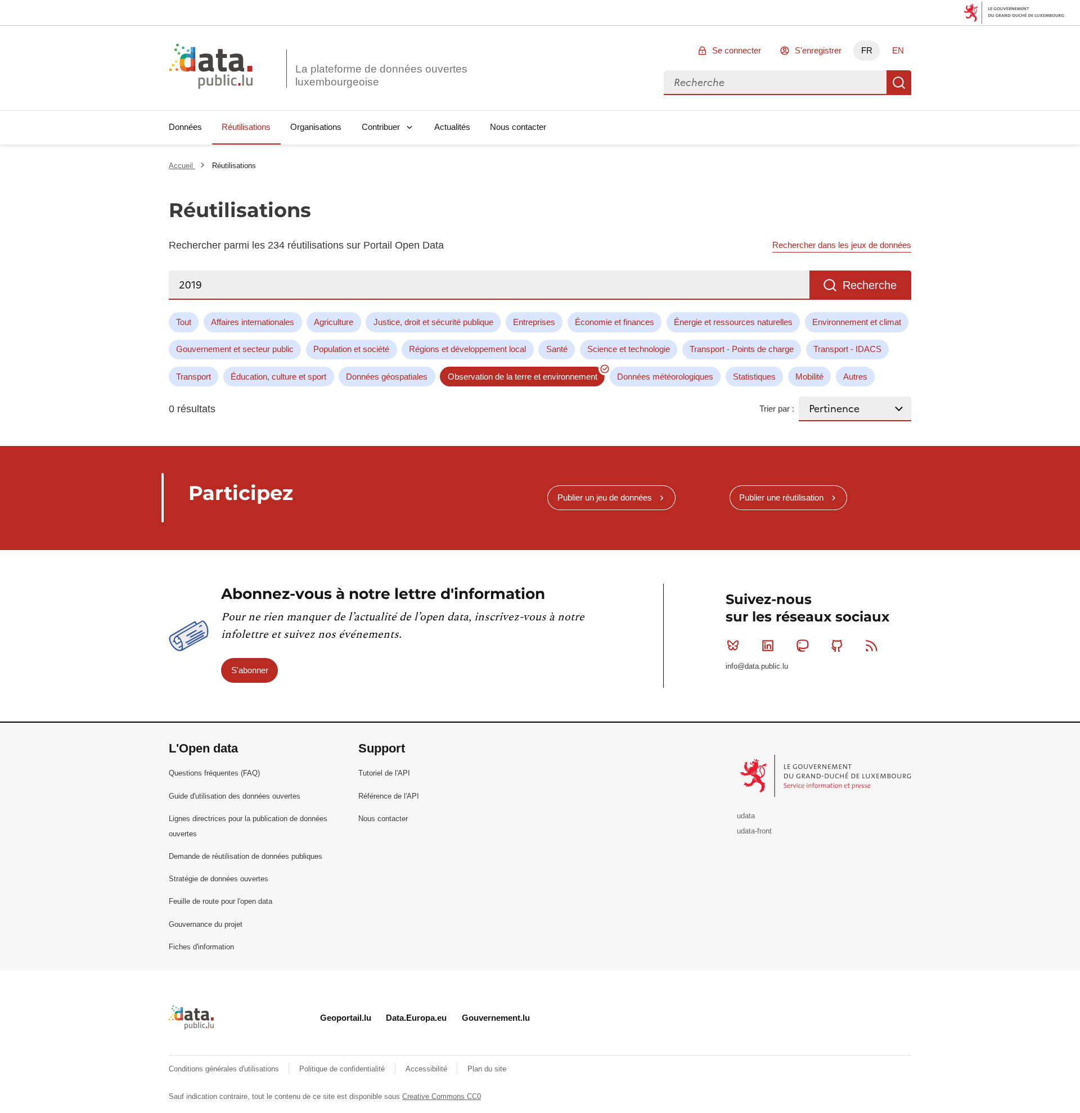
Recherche (898, 82)
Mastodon (802, 645)
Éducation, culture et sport (278, 376)
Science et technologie (628, 349)
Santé (557, 349)
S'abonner (249, 670)
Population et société (351, 349)
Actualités (452, 127)
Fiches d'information (201, 947)
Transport (193, 376)
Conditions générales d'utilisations (225, 1069)
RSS (872, 645)
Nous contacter (518, 127)
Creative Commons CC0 (441, 1096)
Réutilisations (246, 127)
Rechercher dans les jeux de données (841, 245)
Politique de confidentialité (343, 1069)
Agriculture (333, 322)
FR (866, 50)
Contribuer (381, 127)
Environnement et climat (856, 322)
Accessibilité (427, 1069)
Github (837, 645)
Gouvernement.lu (496, 1017)
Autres (855, 376)
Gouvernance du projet (205, 924)
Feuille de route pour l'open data (220, 901)
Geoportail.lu (345, 1017)
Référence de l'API (388, 796)
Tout (183, 322)
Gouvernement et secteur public (235, 349)
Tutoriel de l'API (384, 773)
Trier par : (776, 408)
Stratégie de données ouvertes (218, 879)
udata (746, 816)
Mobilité (809, 376)
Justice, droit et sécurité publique (433, 322)
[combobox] (775, 82)
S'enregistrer (818, 50)
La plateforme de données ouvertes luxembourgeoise (381, 75)
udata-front (754, 831)
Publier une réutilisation (781, 497)
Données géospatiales (387, 376)
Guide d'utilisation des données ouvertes (234, 796)
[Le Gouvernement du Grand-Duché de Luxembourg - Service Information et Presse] (826, 775)
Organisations (315, 127)
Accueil (182, 165)
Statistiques (754, 376)
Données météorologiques (665, 376)
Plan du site (486, 1069)
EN (898, 50)
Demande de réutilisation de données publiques (245, 856)
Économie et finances (614, 322)
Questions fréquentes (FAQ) (214, 773)
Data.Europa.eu (416, 1017)
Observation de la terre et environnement (522, 376)
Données (185, 127)
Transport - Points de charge (742, 349)
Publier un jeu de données (604, 497)
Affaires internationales (252, 322)
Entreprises (534, 322)
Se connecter (736, 50)
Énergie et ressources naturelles (733, 322)
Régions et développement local (467, 349)
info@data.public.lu (757, 666)
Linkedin (767, 645)
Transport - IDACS (847, 349)
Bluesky (733, 645)
